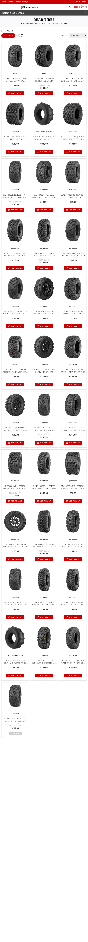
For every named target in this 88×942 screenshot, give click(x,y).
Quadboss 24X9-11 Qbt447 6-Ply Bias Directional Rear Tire (73, 663)
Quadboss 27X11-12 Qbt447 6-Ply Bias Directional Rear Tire (15, 197)
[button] (76, 7)
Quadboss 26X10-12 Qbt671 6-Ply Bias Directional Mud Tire (73, 255)
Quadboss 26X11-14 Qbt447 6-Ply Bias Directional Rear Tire (15, 604)
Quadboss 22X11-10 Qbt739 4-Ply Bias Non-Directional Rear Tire (15, 255)
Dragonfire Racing (44, 132)
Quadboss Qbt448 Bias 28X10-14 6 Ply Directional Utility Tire (44, 313)
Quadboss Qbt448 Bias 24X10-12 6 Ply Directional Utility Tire (44, 197)
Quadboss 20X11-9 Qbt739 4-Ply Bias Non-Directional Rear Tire (73, 139)
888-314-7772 (81, 2)
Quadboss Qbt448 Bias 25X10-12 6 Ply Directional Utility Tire (73, 430)
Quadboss (15, 73)
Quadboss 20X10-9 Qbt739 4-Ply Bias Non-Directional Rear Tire (73, 488)
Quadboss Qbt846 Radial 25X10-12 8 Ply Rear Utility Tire (15, 372)
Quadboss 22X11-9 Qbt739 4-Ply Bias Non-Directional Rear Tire (15, 488)
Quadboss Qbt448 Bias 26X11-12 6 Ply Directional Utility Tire (15, 430)
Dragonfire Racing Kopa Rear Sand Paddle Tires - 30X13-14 (15, 663)
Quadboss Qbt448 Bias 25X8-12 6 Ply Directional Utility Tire (44, 663)
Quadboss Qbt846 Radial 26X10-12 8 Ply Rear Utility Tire (73, 313)
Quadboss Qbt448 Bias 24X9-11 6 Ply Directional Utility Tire (15, 80)
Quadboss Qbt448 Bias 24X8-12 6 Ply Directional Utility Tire (72, 546)
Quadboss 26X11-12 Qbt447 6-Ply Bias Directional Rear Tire (44, 430)
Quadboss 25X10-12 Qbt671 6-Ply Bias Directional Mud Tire (15, 313)
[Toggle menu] (3, 7)
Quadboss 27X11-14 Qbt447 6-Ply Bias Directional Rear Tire (15, 721)
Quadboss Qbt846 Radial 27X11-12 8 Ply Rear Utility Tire (73, 80)
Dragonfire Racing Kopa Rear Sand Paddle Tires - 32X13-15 (44, 139)
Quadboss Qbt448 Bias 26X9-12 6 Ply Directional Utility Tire (44, 372)
